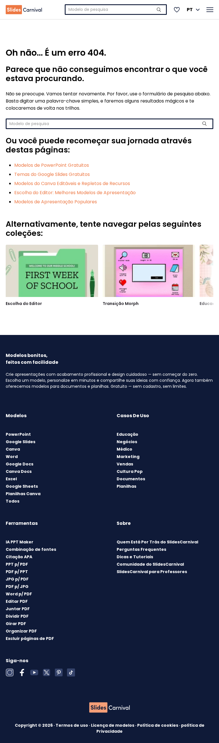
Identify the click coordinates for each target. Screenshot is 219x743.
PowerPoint (18, 434)
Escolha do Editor (24, 303)
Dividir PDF (17, 616)
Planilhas (126, 486)
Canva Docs (19, 471)
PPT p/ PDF (17, 564)
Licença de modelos (113, 725)
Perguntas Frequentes (141, 549)
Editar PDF (17, 601)
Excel (11, 479)
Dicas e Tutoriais (135, 557)
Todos (12, 501)
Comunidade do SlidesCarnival (150, 564)
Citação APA (19, 557)
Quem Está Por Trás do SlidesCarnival (157, 542)
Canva (13, 449)
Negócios (127, 442)
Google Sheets (22, 486)
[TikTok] (71, 672)
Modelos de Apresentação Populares (55, 201)
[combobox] (116, 9)
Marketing (128, 456)
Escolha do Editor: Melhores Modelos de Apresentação (75, 192)
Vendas (125, 464)
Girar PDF (16, 623)
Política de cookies (158, 725)
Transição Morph (121, 303)
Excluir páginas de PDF (30, 638)
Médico (124, 449)
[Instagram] (10, 672)
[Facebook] (22, 672)
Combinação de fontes (31, 549)
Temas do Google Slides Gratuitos (52, 174)
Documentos (131, 479)
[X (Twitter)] (46, 672)
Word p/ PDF (19, 594)
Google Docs (19, 464)
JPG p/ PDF (17, 579)
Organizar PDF (21, 631)
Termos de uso (72, 725)
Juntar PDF (18, 609)
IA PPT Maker (19, 542)
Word (12, 456)
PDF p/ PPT (17, 572)
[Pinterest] (59, 672)
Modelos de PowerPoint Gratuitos (51, 165)
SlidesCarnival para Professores (152, 572)
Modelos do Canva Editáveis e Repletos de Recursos (72, 183)
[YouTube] (34, 672)
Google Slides (20, 442)
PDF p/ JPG (17, 586)
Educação (127, 434)
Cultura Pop (130, 471)
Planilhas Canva (23, 494)
